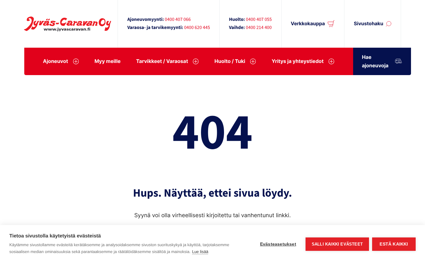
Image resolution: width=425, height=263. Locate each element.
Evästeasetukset (278, 244)
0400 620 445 (197, 27)
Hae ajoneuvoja (375, 61)
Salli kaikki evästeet (337, 244)
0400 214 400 (259, 27)
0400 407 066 (178, 19)
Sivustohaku (368, 23)
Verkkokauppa (308, 23)
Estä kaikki (394, 244)
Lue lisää (200, 251)
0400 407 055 (259, 19)
